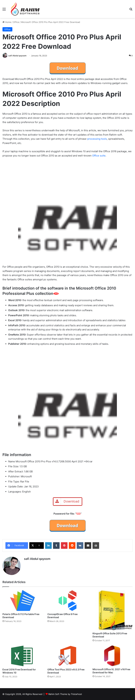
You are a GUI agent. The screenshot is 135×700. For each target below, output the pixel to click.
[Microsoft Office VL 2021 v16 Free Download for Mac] (113, 655)
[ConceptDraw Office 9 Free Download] (67, 600)
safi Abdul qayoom (17, 55)
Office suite (99, 155)
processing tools (97, 138)
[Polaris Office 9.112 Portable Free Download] (22, 600)
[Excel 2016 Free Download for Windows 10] (22, 655)
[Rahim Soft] (25, 9)
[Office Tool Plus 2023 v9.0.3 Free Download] (67, 655)
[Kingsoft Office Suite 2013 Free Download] (113, 610)
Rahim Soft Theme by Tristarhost (65, 694)
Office (16, 22)
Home (7, 22)
